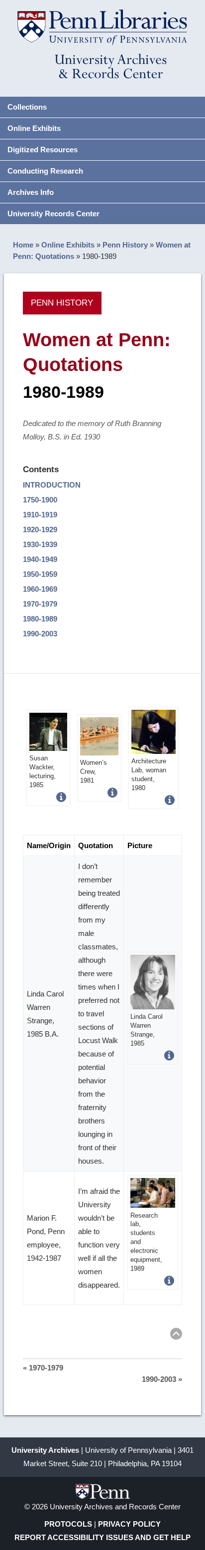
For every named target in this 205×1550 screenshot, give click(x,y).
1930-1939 (40, 544)
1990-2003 (40, 633)
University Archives (45, 1450)
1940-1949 (40, 559)
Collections (27, 107)
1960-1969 (40, 589)
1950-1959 (40, 574)
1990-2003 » (162, 1379)
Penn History (125, 245)
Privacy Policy (129, 1524)
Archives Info (30, 192)
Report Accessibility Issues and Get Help (102, 1537)
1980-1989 (40, 619)
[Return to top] (176, 1335)
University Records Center (53, 213)
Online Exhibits (34, 128)
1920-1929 (40, 529)
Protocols (68, 1524)
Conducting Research (45, 171)
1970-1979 (40, 604)
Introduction (52, 485)
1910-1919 (40, 514)
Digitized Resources (42, 149)
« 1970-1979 (43, 1368)
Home (23, 245)
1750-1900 (40, 500)
